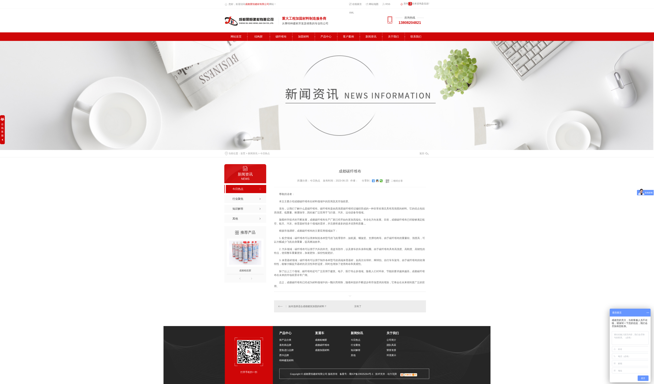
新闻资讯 (370, 36)
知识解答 (355, 350)
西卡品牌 (284, 355)
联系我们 (415, 36)
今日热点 (265, 153)
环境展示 (391, 355)
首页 (242, 153)
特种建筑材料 (286, 360)
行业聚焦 (355, 345)
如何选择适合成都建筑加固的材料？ (308, 306)
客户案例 (348, 36)
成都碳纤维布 (322, 345)
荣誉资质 (391, 350)
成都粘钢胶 (321, 339)
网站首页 (236, 36)
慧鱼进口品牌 (286, 350)
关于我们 (393, 36)
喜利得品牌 (285, 345)
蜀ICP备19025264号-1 (361, 374)
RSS (387, 4)
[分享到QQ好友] (377, 180)
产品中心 (326, 36)
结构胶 (258, 36)
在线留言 (357, 4)
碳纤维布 (281, 36)
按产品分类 (285, 339)
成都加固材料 (322, 350)
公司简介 (391, 339)
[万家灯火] (408, 374)
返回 (421, 153)
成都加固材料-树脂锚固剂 (250, 270)
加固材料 (303, 36)
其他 (353, 355)
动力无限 (392, 374)
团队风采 (391, 345)
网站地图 (373, 4)
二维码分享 (397, 180)
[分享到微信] (381, 180)
